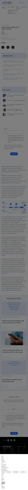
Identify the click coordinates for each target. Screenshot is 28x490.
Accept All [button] (23, 472)
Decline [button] (8, 472)
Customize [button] (15, 472)
